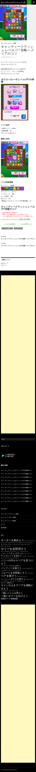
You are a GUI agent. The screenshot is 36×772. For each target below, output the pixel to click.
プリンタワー (30, 573)
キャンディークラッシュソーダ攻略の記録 (14, 2)
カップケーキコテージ (29, 540)
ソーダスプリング (23, 551)
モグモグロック (21, 581)
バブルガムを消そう (15, 565)
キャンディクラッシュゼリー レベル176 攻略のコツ (16, 484)
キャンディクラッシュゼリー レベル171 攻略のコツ (16, 501)
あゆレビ (3, 265)
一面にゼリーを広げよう (14, 595)
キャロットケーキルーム (7, 542)
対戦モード (6, 599)
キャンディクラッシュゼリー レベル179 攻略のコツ (16, 473)
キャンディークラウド (18, 542)
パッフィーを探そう (11, 568)
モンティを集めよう (7, 583)
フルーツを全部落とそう (14, 572)
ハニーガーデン (4, 565)
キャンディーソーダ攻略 (8, 521)
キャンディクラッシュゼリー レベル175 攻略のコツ (16, 487)
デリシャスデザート (14, 558)
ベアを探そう (9, 575)
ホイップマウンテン (5, 579)
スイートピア (27, 544)
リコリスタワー (4, 590)
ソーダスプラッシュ (14, 551)
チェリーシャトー (27, 553)
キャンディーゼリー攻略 (8, 517)
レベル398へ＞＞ (26, 224)
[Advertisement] (18, 354)
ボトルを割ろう (18, 579)
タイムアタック (17, 553)
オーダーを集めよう (7, 228)
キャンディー (13, 57)
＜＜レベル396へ (10, 224)
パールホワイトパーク (6, 570)
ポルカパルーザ (18, 228)
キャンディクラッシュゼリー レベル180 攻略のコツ (16, 470)
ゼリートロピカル (5, 551)
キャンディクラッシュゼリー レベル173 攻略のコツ (16, 494)
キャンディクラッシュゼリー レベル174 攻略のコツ (16, 491)
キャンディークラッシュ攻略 (8, 43)
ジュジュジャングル (18, 544)
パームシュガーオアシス (27, 568)
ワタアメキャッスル (13, 590)
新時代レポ (4, 263)
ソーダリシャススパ (5, 553)
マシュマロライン (5, 581)
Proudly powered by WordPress (9, 769)
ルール (3, 524)
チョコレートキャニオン (28, 556)
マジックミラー (13, 581)
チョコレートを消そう (11, 556)
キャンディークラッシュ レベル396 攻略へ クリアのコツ (18, 238)
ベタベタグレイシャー (22, 576)
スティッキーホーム (5, 546)
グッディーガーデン (28, 542)
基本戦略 (3, 527)
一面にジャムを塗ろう (12, 593)
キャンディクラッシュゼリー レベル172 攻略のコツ (16, 498)
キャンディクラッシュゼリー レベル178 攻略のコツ (16, 477)
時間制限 (14, 599)
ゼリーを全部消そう (13, 548)
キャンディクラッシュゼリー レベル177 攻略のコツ (16, 480)
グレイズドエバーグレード (7, 544)
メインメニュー (33, 2)
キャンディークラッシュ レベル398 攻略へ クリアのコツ (18, 244)
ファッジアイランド (16, 570)
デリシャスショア (5, 558)
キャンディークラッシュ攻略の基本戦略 (16, 219)
